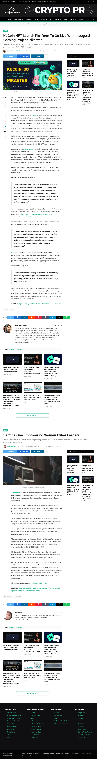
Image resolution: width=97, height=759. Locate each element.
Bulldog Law (34, 737)
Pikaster (14, 253)
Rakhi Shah (12, 446)
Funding (36, 19)
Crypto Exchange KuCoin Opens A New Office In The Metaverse (40, 304)
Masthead (81, 724)
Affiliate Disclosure (86, 753)
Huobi (32, 718)
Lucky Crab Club (36, 732)
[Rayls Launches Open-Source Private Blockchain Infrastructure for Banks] (33, 359)
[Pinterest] (5, 117)
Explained (58, 19)
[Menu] (4, 19)
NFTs (12, 310)
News (9, 19)
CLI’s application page (39, 583)
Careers (80, 726)
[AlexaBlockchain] (12, 10)
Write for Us (82, 729)
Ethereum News (12, 726)
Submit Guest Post (84, 735)
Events (56, 713)
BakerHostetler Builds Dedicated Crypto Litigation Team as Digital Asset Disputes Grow (52, 399)
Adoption (29, 19)
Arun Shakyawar (14, 51)
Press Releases (18, 19)
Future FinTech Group (37, 724)
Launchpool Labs (36, 729)
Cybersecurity (8, 596)
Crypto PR (27, 1)
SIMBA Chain (35, 735)
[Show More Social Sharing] (46, 56)
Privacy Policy (75, 753)
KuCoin (34, 115)
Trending (81, 19)
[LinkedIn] (5, 112)
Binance (33, 713)
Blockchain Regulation (14, 721)
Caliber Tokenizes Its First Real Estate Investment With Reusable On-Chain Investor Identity (51, 372)
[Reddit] (5, 122)
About (66, 19)
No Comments (48, 51)
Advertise (21, 1)
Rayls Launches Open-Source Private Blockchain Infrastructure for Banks (32, 371)
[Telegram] (5, 126)
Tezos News (11, 732)
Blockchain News (12, 713)
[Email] (5, 131)
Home (14, 24)
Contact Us (53, 1)
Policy (51, 19)
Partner (34, 1)
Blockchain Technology (14, 715)
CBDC (9, 735)
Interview (44, 19)
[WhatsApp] (5, 136)
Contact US (82, 737)
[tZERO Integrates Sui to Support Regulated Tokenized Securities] (12, 359)
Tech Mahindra (35, 715)
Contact (32, 756)
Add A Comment (32, 415)
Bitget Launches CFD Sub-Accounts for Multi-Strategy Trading (32, 397)
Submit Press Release (42, 1)
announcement (28, 149)
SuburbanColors (36, 726)
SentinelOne (15, 493)
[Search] (93, 19)
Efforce (33, 721)
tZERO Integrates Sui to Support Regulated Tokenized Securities (12, 370)
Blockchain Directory (60, 724)
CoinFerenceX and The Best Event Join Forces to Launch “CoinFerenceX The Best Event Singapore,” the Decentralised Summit (12, 400)
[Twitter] (5, 102)
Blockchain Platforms (13, 718)
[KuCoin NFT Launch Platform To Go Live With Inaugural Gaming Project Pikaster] (32, 75)
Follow (56, 718)
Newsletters (58, 715)
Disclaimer (25, 756)
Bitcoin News (11, 724)
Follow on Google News (61, 721)
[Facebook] (5, 107)
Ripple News (10, 729)
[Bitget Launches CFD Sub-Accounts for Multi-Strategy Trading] (33, 387)
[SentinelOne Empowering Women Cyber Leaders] (32, 470)
